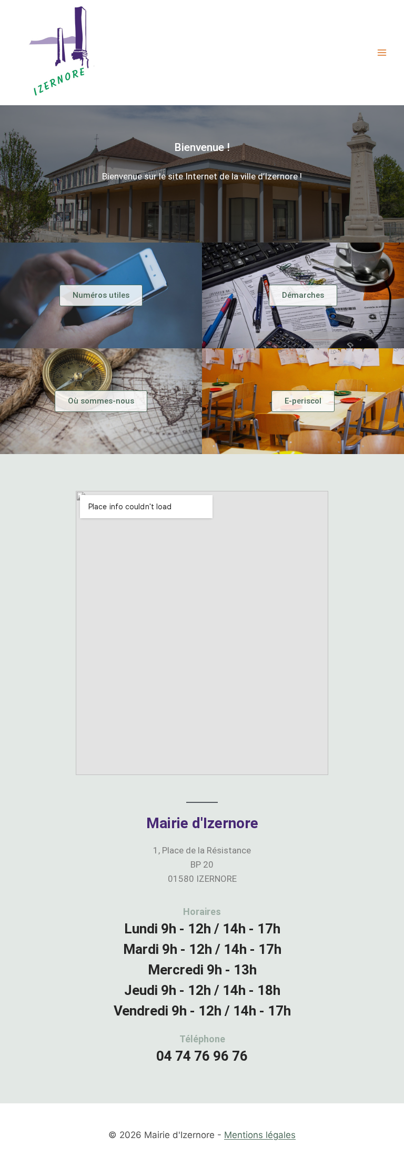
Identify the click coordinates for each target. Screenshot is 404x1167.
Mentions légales (260, 1135)
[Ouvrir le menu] (381, 52)
